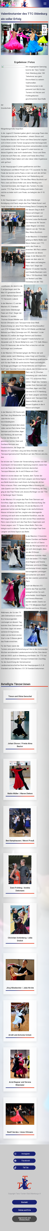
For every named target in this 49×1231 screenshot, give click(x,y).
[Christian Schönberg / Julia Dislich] (20, 949)
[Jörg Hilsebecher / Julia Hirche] (20, 996)
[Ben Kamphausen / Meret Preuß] (20, 849)
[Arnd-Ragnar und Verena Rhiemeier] (20, 1093)
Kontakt (24, 1202)
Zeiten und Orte (24, 1210)
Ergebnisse (20, 62)
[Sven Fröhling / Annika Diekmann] (20, 899)
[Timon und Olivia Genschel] (20, 705)
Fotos (31, 62)
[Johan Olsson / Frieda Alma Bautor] (20, 755)
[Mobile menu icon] (45, 3)
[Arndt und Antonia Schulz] (20, 1043)
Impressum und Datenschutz (24, 1219)
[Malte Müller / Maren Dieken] (20, 802)
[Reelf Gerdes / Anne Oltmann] (20, 1140)
